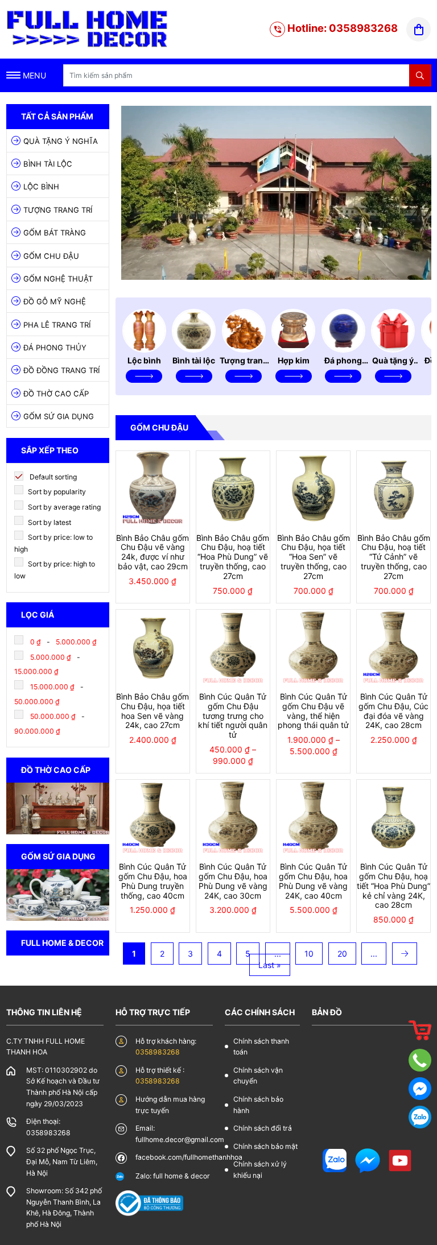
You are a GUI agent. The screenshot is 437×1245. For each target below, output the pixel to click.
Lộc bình (41, 186)
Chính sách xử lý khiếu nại (260, 1170)
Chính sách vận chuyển (258, 1076)
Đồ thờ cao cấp (56, 393)
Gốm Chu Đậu (51, 255)
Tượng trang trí (57, 209)
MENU (33, 75)
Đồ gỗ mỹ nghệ (54, 301)
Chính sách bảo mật (265, 1146)
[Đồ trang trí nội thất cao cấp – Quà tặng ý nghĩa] (87, 28)
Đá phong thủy (54, 347)
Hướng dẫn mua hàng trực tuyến (170, 1105)
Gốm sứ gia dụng (58, 416)
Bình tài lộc (47, 163)
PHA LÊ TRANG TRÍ (56, 324)
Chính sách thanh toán (261, 1047)
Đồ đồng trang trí (61, 370)
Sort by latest (48, 522)
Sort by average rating (63, 507)
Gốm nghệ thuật (58, 278)
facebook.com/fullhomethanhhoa (188, 1157)
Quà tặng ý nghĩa (60, 141)
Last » (269, 965)
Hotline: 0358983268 (341, 28)
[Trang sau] (404, 953)
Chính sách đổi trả (262, 1128)
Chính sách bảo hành (258, 1105)
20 (342, 953)
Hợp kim (294, 360)
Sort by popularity (56, 491)
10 (309, 953)
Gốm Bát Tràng (54, 232)
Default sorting (52, 477)
